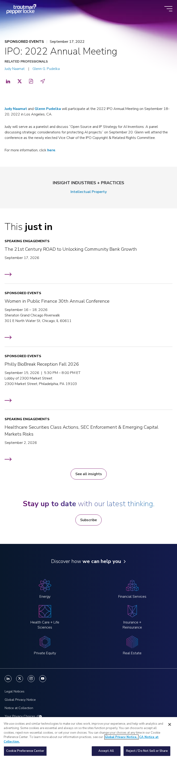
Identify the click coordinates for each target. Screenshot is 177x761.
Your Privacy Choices (20, 716)
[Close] (170, 724)
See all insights (88, 474)
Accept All (106, 751)
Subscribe (88, 520)
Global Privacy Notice (20, 700)
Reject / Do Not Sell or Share (147, 751)
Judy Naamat (15, 68)
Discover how (86, 561)
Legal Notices (14, 691)
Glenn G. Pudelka (46, 68)
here (51, 150)
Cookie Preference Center (25, 751)
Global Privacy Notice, (121, 737)
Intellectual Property (89, 191)
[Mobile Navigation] (168, 9)
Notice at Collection (19, 708)
